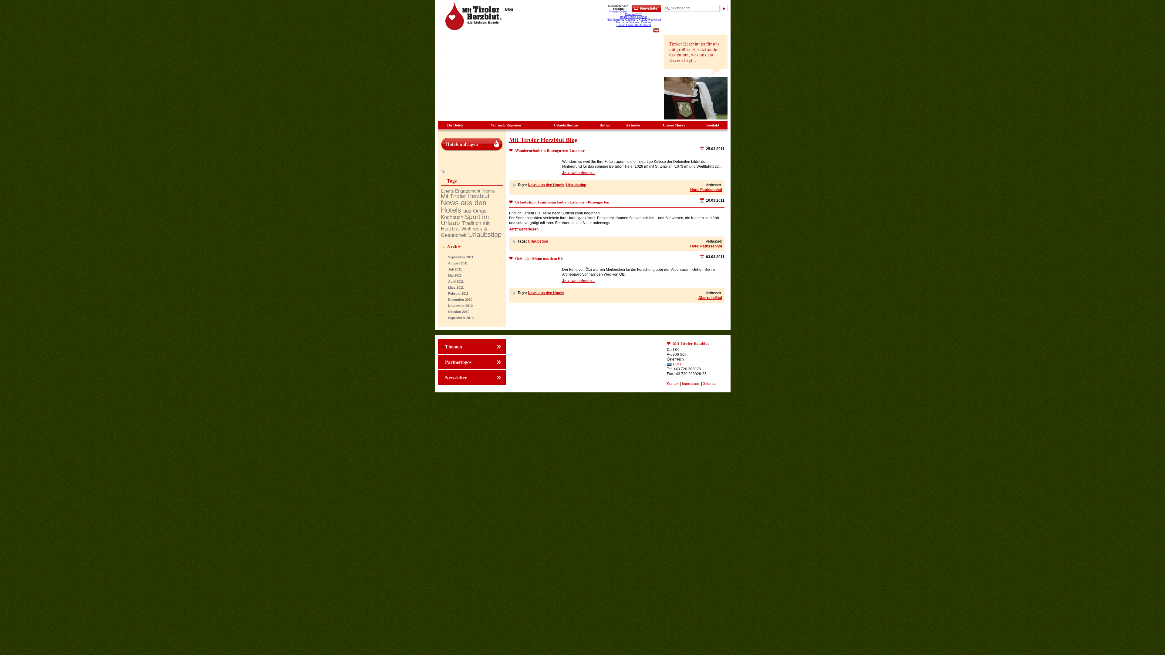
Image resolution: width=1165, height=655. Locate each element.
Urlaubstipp (576, 185)
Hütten (604, 125)
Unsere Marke (674, 125)
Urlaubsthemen (566, 125)
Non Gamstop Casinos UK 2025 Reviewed (634, 19)
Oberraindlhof (710, 298)
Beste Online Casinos (633, 16)
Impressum (691, 383)
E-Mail (678, 364)
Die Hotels (455, 125)
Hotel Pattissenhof (706, 190)
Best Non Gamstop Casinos (633, 22)
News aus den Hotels (546, 185)
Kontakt (712, 125)
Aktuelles (633, 125)
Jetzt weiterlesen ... (578, 173)
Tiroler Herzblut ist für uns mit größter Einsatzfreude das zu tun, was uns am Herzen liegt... (694, 52)
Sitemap (710, 383)
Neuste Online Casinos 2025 (626, 13)
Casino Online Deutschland (633, 25)
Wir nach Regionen (506, 125)
